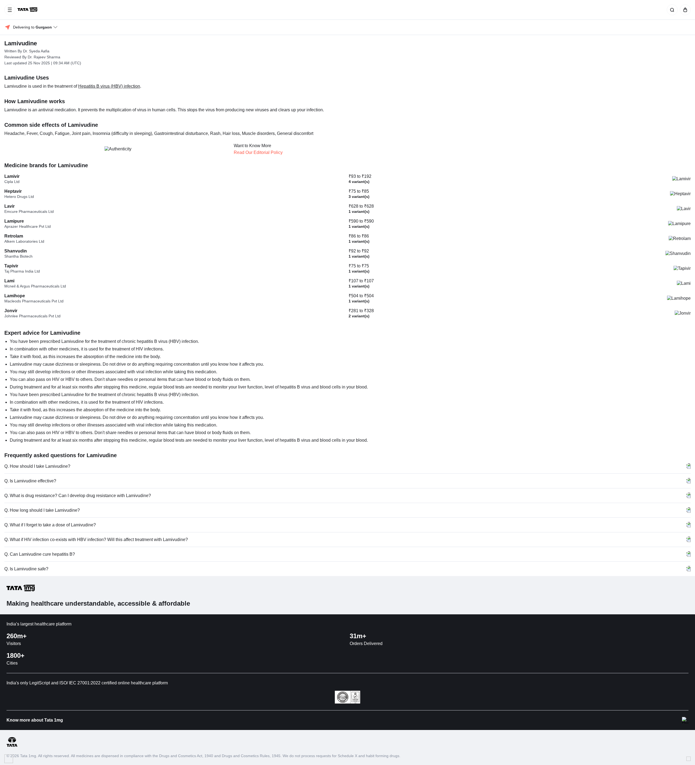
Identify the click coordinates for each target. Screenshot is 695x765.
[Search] (671, 9)
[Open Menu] (9, 9)
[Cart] (684, 9)
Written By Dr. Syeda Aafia (26, 51)
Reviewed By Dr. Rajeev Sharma (32, 57)
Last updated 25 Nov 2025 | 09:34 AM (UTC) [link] (42, 63)
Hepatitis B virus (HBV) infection (109, 86)
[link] (28, 10)
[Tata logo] (12, 746)
